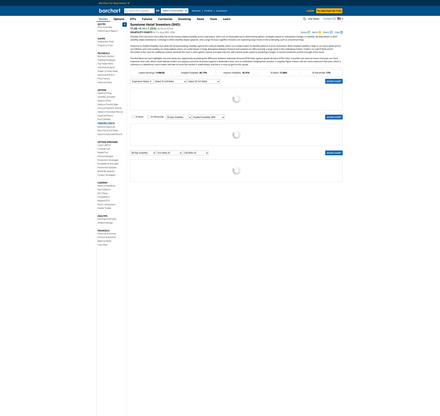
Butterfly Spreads (106, 171)
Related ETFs (103, 200)
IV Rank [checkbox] (139, 117)
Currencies (165, 19)
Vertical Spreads (105, 156)
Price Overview (104, 27)
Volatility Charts (106, 122)
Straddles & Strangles (108, 163)
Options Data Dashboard (109, 134)
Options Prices (104, 93)
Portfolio (208, 10)
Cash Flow (102, 244)
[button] (340, 19)
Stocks (103, 19)
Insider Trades (104, 208)
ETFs (133, 19)
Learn (226, 19)
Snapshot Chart (105, 45)
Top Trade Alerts (105, 63)
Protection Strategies (107, 160)
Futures (147, 19)
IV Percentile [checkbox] (157, 117)
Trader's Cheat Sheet (107, 71)
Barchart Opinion (105, 56)
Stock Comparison (106, 204)
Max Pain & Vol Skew (107, 130)
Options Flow (104, 100)
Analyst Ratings (105, 222)
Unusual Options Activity (109, 108)
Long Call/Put (104, 145)
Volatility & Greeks (106, 96)
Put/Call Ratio (104, 119)
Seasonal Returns (106, 74)
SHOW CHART (334, 81)
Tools (213, 19)
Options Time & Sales (107, 104)
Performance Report (107, 30)
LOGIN (310, 10)
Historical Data (104, 82)
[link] (339, 32)
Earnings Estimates (106, 218)
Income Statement (106, 237)
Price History (103, 78)
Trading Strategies (106, 59)
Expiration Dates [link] (141, 81)
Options (119, 19)
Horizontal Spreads (106, 167)
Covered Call (103, 148)
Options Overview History (110, 111)
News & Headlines (106, 185)
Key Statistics (103, 189)
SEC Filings (102, 193)
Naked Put (102, 152)
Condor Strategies (106, 174)
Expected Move (105, 115)
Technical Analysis (106, 67)
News (200, 19)
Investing (184, 19)
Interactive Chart (105, 41)
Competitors (103, 196)
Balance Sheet (104, 240)
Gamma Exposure (106, 126)
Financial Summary (106, 233)
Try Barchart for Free (329, 10)
